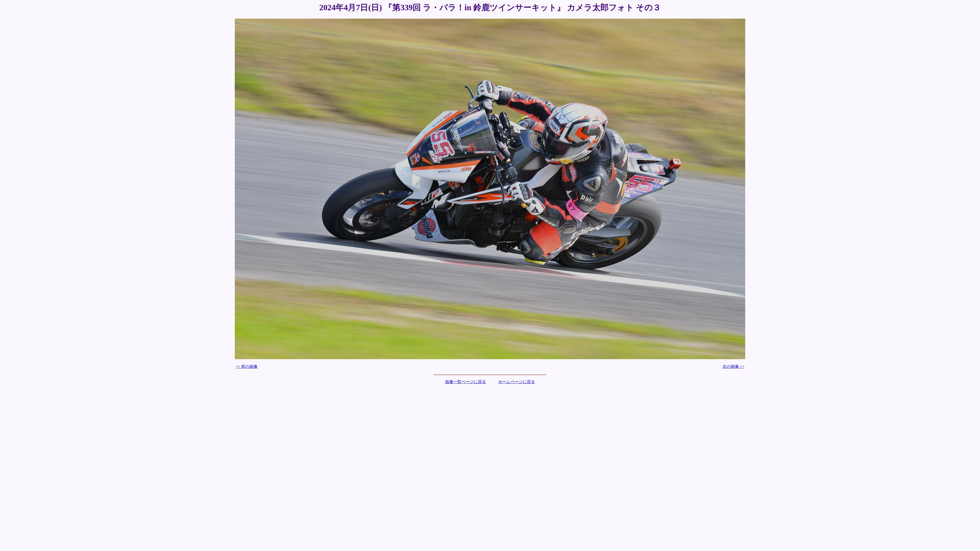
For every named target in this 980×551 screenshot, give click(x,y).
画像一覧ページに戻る (465, 382)
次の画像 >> (733, 366)
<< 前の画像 (247, 366)
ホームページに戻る (516, 382)
